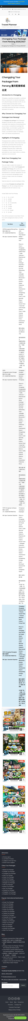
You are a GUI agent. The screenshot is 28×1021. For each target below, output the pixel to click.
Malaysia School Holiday (14, 1009)
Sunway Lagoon (7, 857)
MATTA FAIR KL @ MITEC (14, 3)
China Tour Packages (8, 907)
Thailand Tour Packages (9, 913)
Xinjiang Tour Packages (8, 890)
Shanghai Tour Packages (9, 882)
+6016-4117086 (6, 979)
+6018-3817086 (22, 979)
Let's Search (4, 982)
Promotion (10, 1004)
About (11, 1002)
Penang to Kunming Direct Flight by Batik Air (13, 938)
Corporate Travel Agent (14, 1007)
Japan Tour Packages (8, 906)
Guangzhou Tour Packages (9, 894)
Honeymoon (21, 1002)
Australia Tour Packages (9, 928)
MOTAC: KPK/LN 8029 (7, 973)
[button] (20, 1017)
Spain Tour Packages (8, 930)
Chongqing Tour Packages (9, 873)
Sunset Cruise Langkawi (9, 862)
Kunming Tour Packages (9, 881)
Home (6, 1002)
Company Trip (18, 1004)
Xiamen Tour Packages (8, 886)
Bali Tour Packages (7, 924)
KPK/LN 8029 (21, 1)
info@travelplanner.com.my (19, 9)
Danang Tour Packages (8, 915)
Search (23, 985)
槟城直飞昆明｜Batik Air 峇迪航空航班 (12, 940)
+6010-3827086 (7, 9)
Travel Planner (9, 24)
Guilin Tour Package (8, 875)
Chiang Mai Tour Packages (9, 917)
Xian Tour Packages (8, 888)
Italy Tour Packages (7, 926)
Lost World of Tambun (8, 858)
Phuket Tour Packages (8, 922)
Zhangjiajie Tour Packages (9, 892)
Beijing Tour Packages (8, 869)
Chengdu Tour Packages (9, 871)
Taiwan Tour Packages (8, 909)
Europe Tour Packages (8, 902)
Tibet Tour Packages (8, 884)
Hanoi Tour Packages (8, 919)
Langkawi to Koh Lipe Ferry (9, 860)
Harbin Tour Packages (8, 879)
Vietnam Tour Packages (9, 911)
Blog (15, 1002)
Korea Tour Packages (8, 904)
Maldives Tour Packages (9, 920)
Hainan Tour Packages (8, 877)
